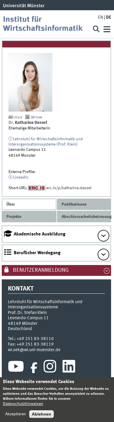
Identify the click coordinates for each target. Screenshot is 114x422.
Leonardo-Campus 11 (28, 318)
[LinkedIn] (69, 368)
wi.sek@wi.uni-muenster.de (34, 350)
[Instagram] (50, 368)
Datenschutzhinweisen (23, 404)
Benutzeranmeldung (40, 270)
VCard (17, 117)
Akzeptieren (15, 414)
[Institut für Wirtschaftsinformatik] (45, 24)
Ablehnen (41, 414)
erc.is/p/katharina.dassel (68, 188)
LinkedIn (20, 177)
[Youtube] (16, 368)
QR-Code (36, 117)
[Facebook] (33, 368)
